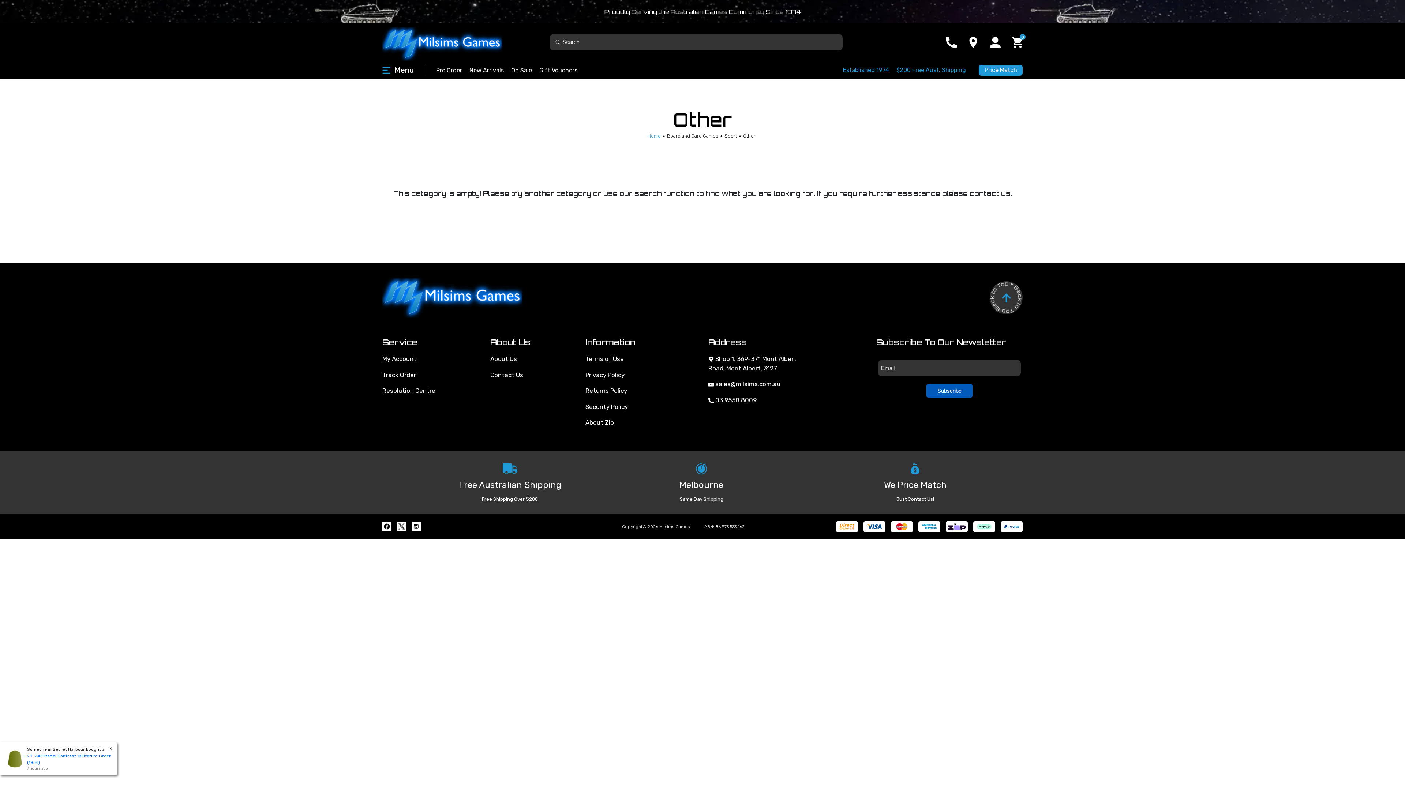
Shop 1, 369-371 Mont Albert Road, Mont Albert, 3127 (752, 363)
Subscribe (949, 391)
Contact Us (506, 375)
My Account (399, 358)
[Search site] (558, 42)
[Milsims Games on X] (401, 526)
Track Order (399, 375)
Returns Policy (606, 390)
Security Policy (606, 406)
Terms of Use (604, 358)
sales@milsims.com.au (747, 384)
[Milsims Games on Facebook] (386, 526)
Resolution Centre (408, 390)
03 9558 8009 (735, 400)
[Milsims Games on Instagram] (416, 526)
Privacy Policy (605, 375)
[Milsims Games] (450, 42)
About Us (503, 358)
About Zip (599, 422)
